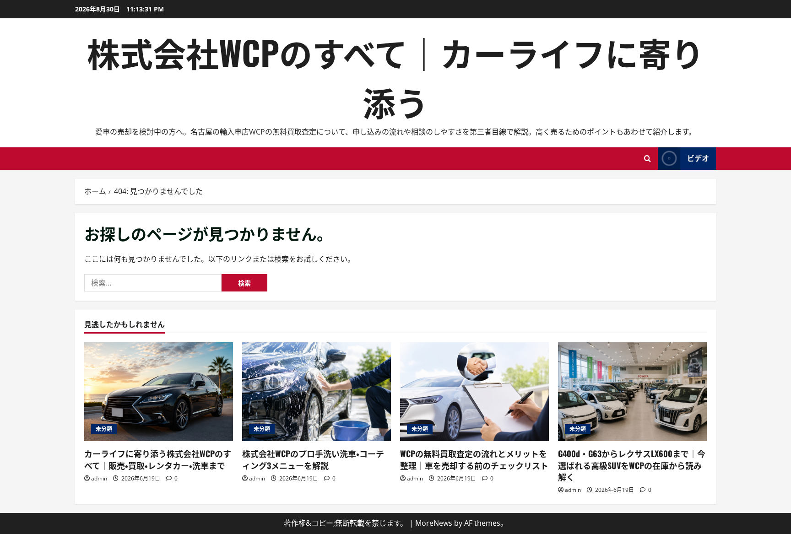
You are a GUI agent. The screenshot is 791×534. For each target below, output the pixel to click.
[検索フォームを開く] (647, 158)
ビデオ (698, 157)
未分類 (104, 429)
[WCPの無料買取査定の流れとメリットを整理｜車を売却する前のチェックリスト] (474, 392)
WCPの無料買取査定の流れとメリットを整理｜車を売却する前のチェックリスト (474, 459)
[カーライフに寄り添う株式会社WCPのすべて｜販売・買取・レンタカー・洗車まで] (158, 392)
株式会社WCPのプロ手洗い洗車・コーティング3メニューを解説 (313, 459)
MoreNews (433, 523)
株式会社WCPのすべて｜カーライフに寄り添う (395, 76)
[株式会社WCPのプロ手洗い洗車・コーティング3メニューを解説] (316, 392)
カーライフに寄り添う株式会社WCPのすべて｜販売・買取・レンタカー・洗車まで (157, 459)
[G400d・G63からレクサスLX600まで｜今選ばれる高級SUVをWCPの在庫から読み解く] (632, 392)
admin (99, 478)
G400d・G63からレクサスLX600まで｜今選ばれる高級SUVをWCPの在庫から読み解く (631, 465)
